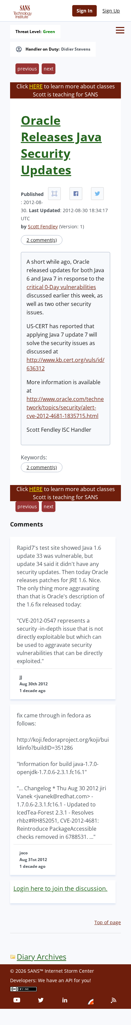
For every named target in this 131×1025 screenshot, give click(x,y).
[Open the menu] (120, 30)
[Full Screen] (54, 193)
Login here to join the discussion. (60, 888)
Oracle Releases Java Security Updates (61, 145)
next (48, 68)
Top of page (107, 922)
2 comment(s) (42, 240)
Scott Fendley (43, 226)
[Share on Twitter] (97, 193)
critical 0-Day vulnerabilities (61, 287)
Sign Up (111, 10)
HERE (36, 86)
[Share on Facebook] (76, 193)
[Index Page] (21, 10)
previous (27, 68)
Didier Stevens (75, 49)
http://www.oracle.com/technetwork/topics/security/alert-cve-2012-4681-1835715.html (65, 407)
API (69, 980)
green (49, 31)
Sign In (84, 10)
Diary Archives (41, 956)
